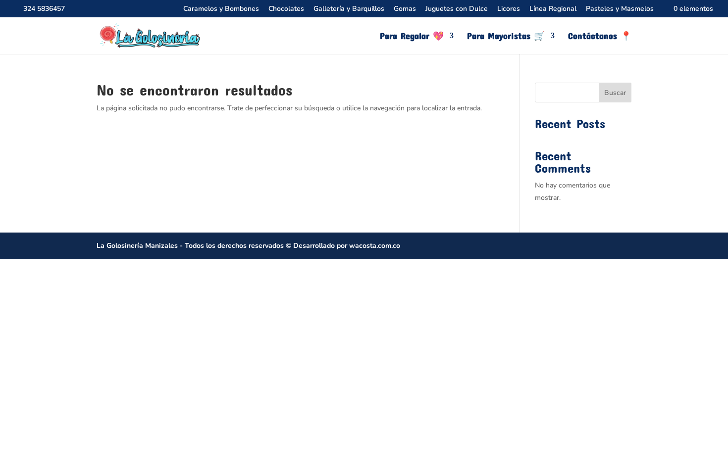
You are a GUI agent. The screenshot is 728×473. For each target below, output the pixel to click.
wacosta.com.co (374, 245)
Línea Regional (552, 9)
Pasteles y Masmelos (620, 9)
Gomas (405, 9)
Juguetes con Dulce (456, 9)
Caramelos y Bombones (221, 9)
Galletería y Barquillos (348, 9)
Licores (508, 9)
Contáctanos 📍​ (599, 36)
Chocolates (286, 9)
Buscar (615, 92)
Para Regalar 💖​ (412, 36)
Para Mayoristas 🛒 (506, 36)
